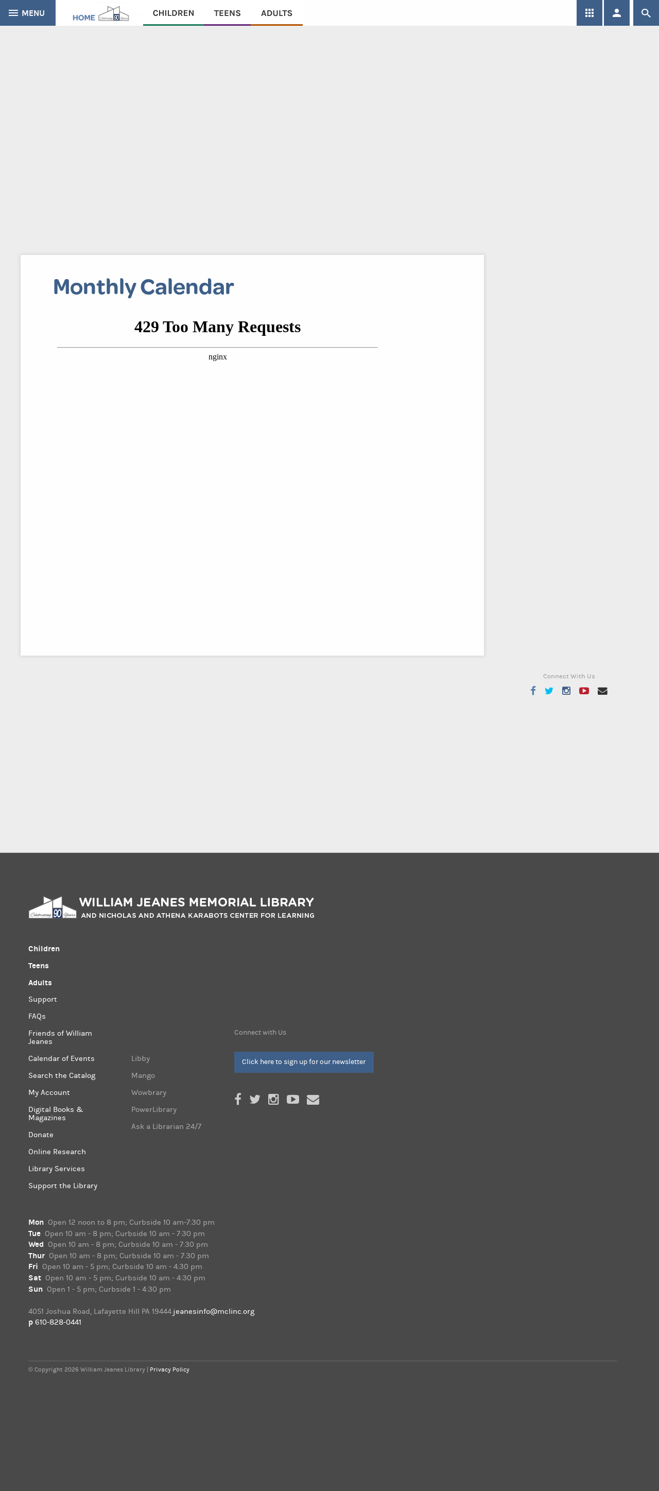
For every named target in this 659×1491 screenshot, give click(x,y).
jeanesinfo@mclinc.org (213, 1311)
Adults (277, 13)
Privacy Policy (169, 1369)
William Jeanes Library (99, 13)
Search (646, 13)
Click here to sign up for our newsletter (304, 1061)
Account (617, 13)
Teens (227, 13)
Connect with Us (260, 1033)
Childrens (173, 13)
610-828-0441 (58, 1322)
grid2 (589, 13)
